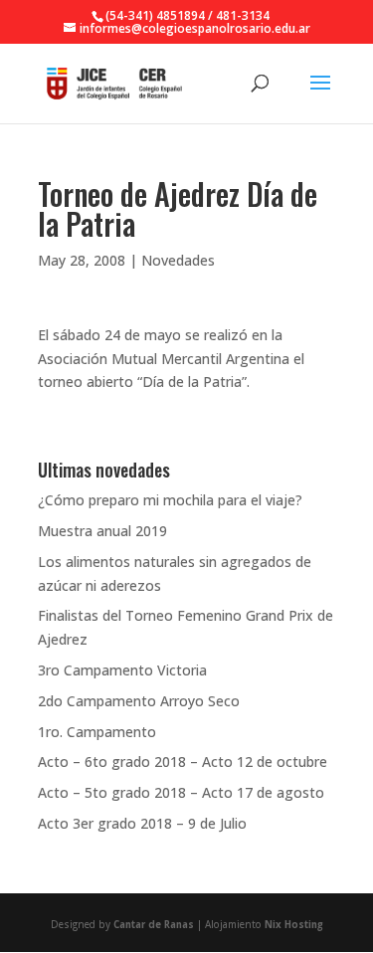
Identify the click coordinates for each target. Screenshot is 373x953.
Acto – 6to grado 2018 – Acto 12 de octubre (182, 761)
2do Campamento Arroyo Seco (139, 700)
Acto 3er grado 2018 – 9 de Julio (142, 823)
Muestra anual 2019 (102, 530)
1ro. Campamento (97, 731)
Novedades (178, 260)
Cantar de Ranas (153, 924)
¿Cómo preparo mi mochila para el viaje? (170, 499)
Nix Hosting (294, 924)
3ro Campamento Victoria (122, 670)
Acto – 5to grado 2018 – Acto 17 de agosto (181, 792)
